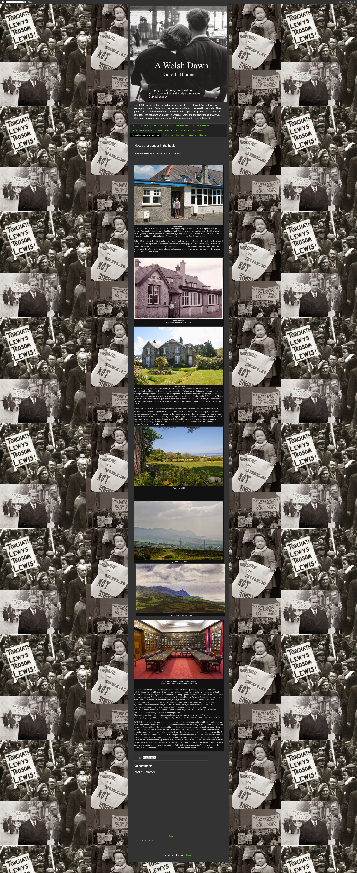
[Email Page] (140, 757)
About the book (182, 126)
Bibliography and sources (192, 130)
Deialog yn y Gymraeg (198, 135)
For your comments (201, 126)
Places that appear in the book (145, 135)
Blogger (189, 855)
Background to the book (173, 135)
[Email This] (144, 757)
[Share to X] (149, 757)
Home (171, 836)
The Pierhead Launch (162, 126)
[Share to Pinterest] (155, 757)
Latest (134, 126)
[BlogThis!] (147, 757)
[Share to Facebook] (152, 757)
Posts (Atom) (149, 840)
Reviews (145, 126)
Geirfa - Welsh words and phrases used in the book (154, 130)
